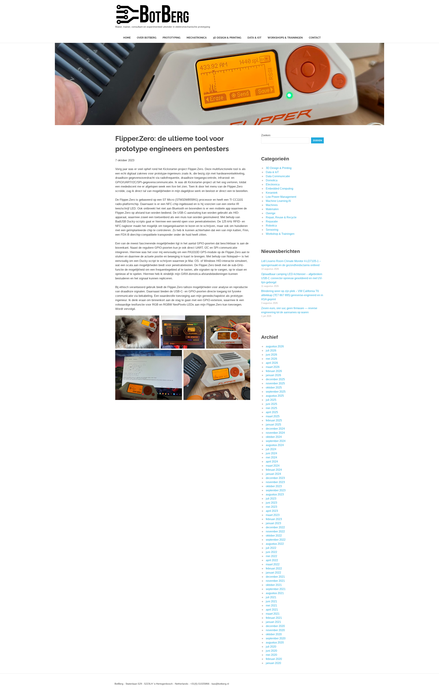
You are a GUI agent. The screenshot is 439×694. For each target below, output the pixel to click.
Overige (270, 213)
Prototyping (171, 37)
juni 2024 (271, 453)
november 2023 (275, 482)
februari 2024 (274, 469)
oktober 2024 (274, 436)
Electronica (273, 184)
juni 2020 (271, 650)
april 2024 (272, 461)
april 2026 (272, 362)
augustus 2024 (275, 445)
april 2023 (272, 510)
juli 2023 (271, 498)
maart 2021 (273, 613)
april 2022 (272, 560)
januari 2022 (273, 572)
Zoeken (265, 135)
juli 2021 (271, 597)
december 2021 (275, 576)
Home (127, 37)
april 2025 (272, 412)
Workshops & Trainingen (285, 37)
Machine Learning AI (278, 200)
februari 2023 (274, 519)
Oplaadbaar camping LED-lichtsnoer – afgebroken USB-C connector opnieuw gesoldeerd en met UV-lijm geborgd (291, 278)
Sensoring (272, 229)
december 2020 (275, 626)
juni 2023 (271, 502)
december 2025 (275, 379)
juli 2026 (271, 350)
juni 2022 (271, 552)
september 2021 (276, 589)
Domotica (271, 180)
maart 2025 (273, 416)
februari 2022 (274, 568)
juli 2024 (271, 449)
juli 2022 (271, 547)
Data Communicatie (278, 176)
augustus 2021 (275, 593)
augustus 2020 (275, 642)
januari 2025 (273, 424)
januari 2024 (273, 473)
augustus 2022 (275, 543)
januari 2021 (273, 621)
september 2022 (276, 539)
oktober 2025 (274, 387)
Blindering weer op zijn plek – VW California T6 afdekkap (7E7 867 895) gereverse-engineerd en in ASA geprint (292, 295)
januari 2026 (273, 375)
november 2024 (275, 432)
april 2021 (272, 609)
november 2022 (275, 531)
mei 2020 (271, 654)
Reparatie (272, 221)
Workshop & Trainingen (280, 233)
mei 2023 (271, 506)
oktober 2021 (274, 584)
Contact (315, 37)
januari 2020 (273, 663)
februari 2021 (274, 617)
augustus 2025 (275, 395)
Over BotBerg (146, 37)
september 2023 (276, 490)
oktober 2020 (274, 634)
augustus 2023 (275, 494)
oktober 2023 (274, 486)
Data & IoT (254, 37)
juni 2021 (271, 601)
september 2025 (276, 391)
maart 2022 (273, 564)
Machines (272, 205)
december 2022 (275, 527)
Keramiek (271, 192)
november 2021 (275, 580)
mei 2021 (271, 605)
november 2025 (275, 383)
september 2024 (276, 441)
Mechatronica (197, 37)
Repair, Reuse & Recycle (281, 217)
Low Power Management (281, 196)
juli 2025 (271, 399)
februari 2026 (274, 371)
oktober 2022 (274, 535)
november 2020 (275, 630)
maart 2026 (273, 367)
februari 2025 (274, 420)
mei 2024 (271, 457)
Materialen (272, 209)
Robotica (271, 225)
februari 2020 (274, 659)
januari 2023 (273, 523)
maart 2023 (273, 515)
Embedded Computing (279, 188)
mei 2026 (271, 358)
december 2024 (275, 428)
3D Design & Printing (227, 37)
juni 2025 (271, 404)
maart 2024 (273, 465)
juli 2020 (271, 646)
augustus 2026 (275, 346)
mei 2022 (271, 556)
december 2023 (275, 478)
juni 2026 (271, 354)
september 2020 (276, 638)
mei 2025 (271, 408)
